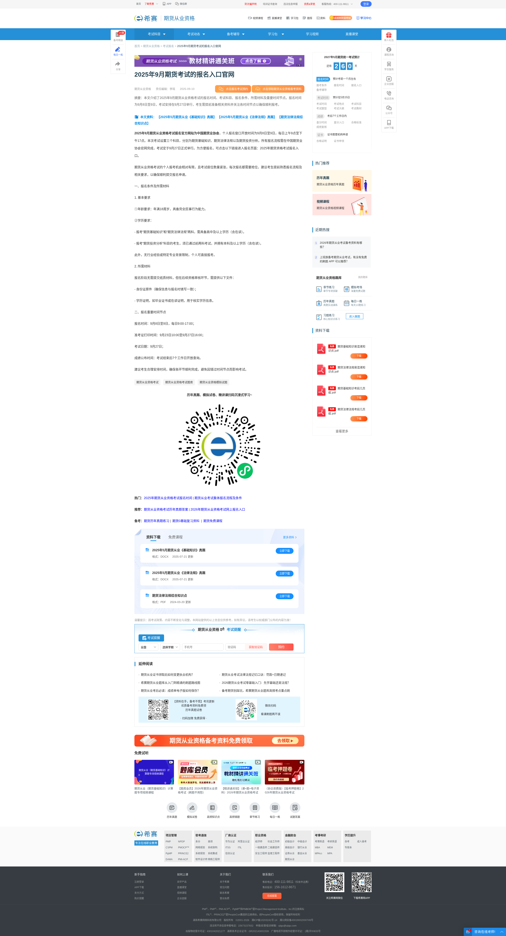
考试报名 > (170, 46)
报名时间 (339, 85)
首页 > (138, 46)
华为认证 (230, 841)
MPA (329, 853)
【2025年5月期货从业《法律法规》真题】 (247, 117)
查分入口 (339, 122)
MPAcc (318, 853)
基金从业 (302, 853)
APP (168, 4)
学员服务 (389, 69)
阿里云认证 (244, 841)
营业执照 (224, 898)
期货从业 (290, 859)
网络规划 (200, 847)
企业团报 (389, 84)
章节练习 (255, 816)
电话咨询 (389, 98)
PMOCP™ (183, 847)
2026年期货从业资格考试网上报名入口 (218, 509)
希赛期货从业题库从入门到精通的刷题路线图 (170, 682)
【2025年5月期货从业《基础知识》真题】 (186, 117)
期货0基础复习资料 (185, 521)
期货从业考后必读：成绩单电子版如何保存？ (170, 690)
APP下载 (389, 128)
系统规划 (200, 853)
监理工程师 (273, 853)
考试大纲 (339, 108)
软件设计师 (201, 859)
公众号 (389, 113)
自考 (347, 841)
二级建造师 (273, 847)
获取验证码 (256, 647)
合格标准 (356, 122)
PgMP (169, 853)
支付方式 (139, 893)
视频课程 (257, 18)
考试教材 (356, 108)
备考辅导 (321, 89)
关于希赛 (224, 881)
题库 (309, 18)
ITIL (240, 847)
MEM (330, 847)
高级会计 (290, 847)
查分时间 (321, 122)
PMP (168, 841)
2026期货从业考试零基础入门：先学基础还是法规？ (256, 682)
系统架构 (212, 847)
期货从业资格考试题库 (179, 382)
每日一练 (275, 816)
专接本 (348, 847)
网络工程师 (214, 859)
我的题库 (363, 277)
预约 (281, 647)
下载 (359, 356)
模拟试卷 (192, 816)
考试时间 (321, 103)
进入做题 (354, 316)
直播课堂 (276, 18)
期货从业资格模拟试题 (213, 382)
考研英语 (332, 841)
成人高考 (362, 841)
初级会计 (290, 841)
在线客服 (272, 896)
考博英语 (319, 841)
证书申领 (339, 140)
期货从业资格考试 (147, 382)
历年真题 (172, 816)
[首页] (146, 18)
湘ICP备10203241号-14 (264, 920)
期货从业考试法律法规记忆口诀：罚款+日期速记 (254, 674)
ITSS (227, 847)
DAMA (169, 859)
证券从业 (290, 853)
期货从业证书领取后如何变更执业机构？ (167, 674)
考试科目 (356, 103)
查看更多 (342, 431)
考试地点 (339, 103)
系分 (197, 841)
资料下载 (153, 537)
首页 (138, 4)
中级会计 (302, 841)
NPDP (181, 841)
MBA (317, 847)
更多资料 (288, 537)
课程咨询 (389, 55)
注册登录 (139, 881)
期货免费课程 (212, 521)
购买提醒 (139, 898)
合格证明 (321, 140)
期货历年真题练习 (156, 521)
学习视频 (312, 34)
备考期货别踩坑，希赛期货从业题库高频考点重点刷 (256, 690)
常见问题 (224, 887)
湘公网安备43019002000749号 (296, 920)
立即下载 (284, 550)
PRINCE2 (183, 853)
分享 (118, 69)
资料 (322, 18)
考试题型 (321, 108)
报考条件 (321, 85)
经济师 (258, 841)
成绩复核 (321, 126)
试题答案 (295, 816)
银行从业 (302, 847)
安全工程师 (261, 853)
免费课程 (175, 537)
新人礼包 (389, 40)
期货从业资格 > (153, 46)
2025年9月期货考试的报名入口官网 (199, 46)
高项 (210, 841)
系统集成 (212, 853)
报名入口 (356, 85)
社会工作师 (273, 841)
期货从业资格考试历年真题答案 (166, 509)
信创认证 (230, 853)
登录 (366, 4)
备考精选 (118, 36)
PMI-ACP (183, 859)
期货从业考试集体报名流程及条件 (218, 498)
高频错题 (234, 816)
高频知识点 (213, 816)
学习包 (294, 18)
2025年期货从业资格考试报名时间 (168, 498)
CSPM (169, 847)
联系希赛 (224, 893)
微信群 (183, 4)
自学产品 (182, 881)
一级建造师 (261, 847)
